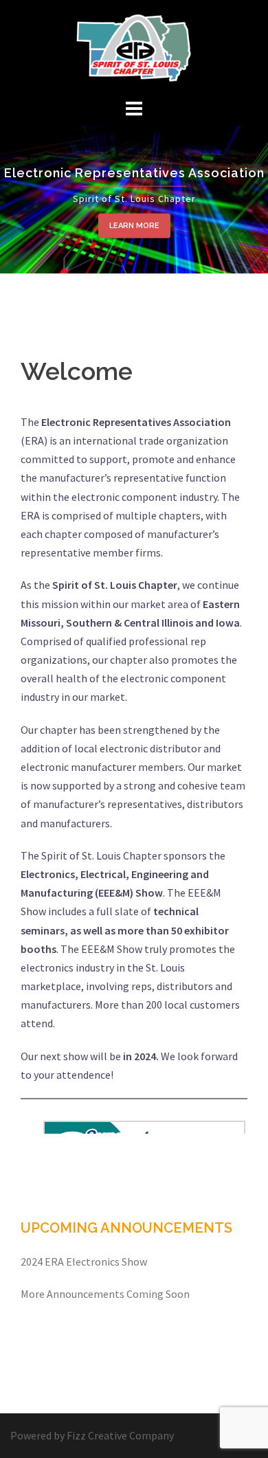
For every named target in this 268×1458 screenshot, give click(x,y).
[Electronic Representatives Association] (134, 47)
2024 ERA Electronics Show (84, 1261)
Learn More (134, 225)
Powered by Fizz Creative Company (92, 1435)
